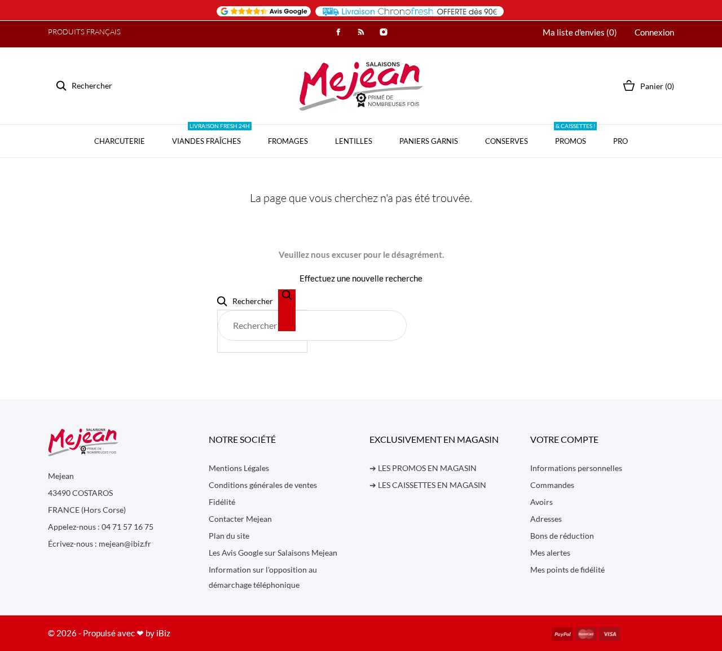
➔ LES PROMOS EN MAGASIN (423, 468)
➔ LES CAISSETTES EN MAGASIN (427, 485)
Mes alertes (550, 552)
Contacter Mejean (240, 519)
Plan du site (229, 535)
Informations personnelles (576, 468)
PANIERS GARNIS (428, 141)
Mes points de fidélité (567, 569)
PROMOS (575, 135)
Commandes (552, 485)
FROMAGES (288, 141)
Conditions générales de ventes (263, 485)
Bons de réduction (562, 535)
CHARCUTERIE (119, 141)
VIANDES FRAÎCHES (211, 135)
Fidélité (222, 502)
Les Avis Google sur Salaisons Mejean (273, 552)
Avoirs (541, 502)
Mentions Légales (239, 468)
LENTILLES (353, 141)
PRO (620, 141)
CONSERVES (506, 141)
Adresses (546, 519)
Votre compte (564, 439)
